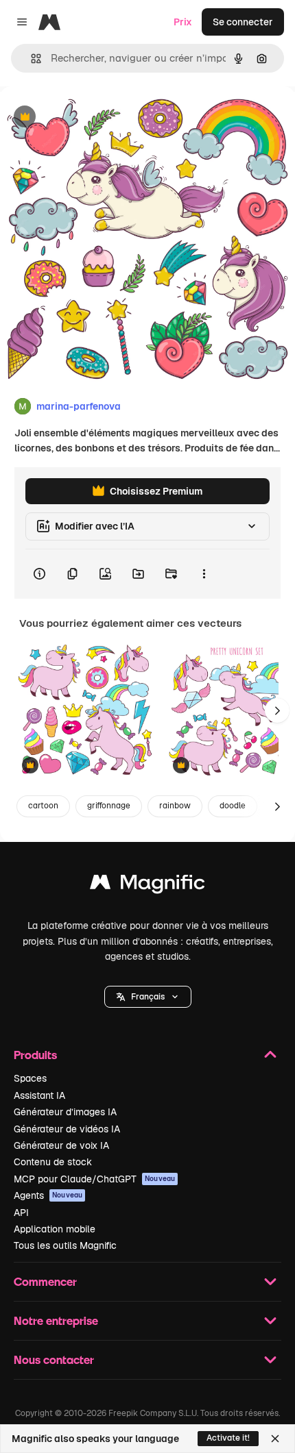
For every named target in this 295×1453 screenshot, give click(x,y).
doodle (233, 805)
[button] (147, 997)
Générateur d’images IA (65, 1112)
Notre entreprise (56, 1320)
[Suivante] (277, 710)
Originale (91, 117)
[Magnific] (147, 885)
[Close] (275, 1438)
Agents (48, 1195)
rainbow (175, 805)
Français (148, 996)
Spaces (30, 1078)
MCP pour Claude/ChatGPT (94, 1179)
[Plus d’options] (203, 574)
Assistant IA (39, 1095)
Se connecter (243, 22)
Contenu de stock (53, 1162)
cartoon (43, 805)
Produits (35, 1054)
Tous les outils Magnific (65, 1245)
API (21, 1212)
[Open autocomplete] (30, 58)
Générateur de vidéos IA (67, 1129)
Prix (183, 22)
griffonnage (108, 805)
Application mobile (54, 1229)
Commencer (45, 1281)
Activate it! (228, 1437)
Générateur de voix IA (61, 1145)
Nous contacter (54, 1359)
